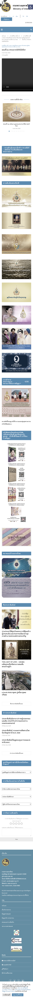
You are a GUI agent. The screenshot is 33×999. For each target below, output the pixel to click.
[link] (30, 7)
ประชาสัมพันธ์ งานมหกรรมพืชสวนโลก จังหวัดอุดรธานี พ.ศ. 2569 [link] (16, 731)
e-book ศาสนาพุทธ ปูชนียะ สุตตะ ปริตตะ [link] (14, 693)
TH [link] (23, 16)
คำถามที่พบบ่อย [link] (7, 973)
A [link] (10, 16)
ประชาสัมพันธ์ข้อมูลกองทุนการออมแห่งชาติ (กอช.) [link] (16, 741)
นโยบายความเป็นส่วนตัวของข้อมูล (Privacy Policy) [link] (16, 990)
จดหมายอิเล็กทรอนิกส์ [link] (9, 960)
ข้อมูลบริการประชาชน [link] (8, 918)
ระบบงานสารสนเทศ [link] (7, 926)
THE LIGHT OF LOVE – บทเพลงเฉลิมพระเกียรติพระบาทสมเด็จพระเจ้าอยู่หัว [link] (13, 664)
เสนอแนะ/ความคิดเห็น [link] (8, 922)
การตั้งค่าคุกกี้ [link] (6, 995)
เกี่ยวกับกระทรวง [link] (6, 910)
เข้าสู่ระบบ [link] (6, 19)
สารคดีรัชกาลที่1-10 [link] (15, 36)
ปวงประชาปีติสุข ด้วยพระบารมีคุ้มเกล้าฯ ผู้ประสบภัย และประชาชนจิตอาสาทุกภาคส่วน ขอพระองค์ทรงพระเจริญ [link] (16, 633)
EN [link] (27, 16)
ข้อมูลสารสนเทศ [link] (6, 914)
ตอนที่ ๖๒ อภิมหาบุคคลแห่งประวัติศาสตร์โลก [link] (16, 125)
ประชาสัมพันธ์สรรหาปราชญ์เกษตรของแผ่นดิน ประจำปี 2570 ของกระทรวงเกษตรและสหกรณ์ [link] (16, 721)
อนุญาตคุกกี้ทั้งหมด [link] (17, 995)
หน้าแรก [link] (4, 36)
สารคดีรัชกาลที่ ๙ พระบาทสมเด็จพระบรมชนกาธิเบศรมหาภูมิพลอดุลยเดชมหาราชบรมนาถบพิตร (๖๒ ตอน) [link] (16, 37)
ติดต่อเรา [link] (5, 969)
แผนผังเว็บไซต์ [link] (7, 965)
